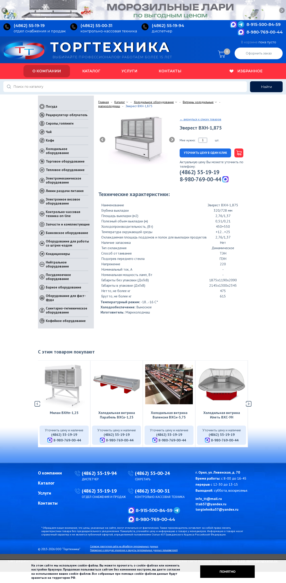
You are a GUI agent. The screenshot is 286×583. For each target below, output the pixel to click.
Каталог (91, 71)
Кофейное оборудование (66, 321)
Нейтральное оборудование (57, 264)
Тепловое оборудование (65, 170)
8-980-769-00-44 (264, 32)
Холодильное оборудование (57, 151)
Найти (266, 87)
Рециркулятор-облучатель (67, 115)
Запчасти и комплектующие (68, 224)
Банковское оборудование (67, 233)
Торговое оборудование (65, 161)
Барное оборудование (63, 287)
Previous (4, 10)
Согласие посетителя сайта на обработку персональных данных (124, 546)
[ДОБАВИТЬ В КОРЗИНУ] (237, 153)
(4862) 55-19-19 (199, 172)
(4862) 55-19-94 (99, 473)
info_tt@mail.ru (209, 498)
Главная (103, 102)
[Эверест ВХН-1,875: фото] (137, 139)
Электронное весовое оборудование (63, 201)
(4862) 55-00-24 (152, 473)
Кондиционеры (58, 254)
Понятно (228, 571)
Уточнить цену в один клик (205, 153)
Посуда (51, 106)
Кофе (50, 140)
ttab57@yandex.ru (211, 504)
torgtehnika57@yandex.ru (217, 509)
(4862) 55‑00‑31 (96, 25)
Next (281, 10)
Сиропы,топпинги (60, 123)
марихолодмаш (109, 106)
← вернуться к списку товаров (200, 119)
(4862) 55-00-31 (152, 491)
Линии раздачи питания (65, 191)
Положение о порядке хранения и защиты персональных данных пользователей (134, 550)
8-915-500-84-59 (263, 24)
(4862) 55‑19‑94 (168, 25)
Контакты (170, 71)
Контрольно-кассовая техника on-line (63, 214)
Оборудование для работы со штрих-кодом (67, 243)
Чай (49, 132)
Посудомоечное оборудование (58, 277)
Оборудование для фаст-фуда (66, 298)
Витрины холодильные (198, 102)
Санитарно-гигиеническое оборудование (66, 310)
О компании (46, 71)
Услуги (129, 71)
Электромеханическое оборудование (63, 180)
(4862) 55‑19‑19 (29, 25)
